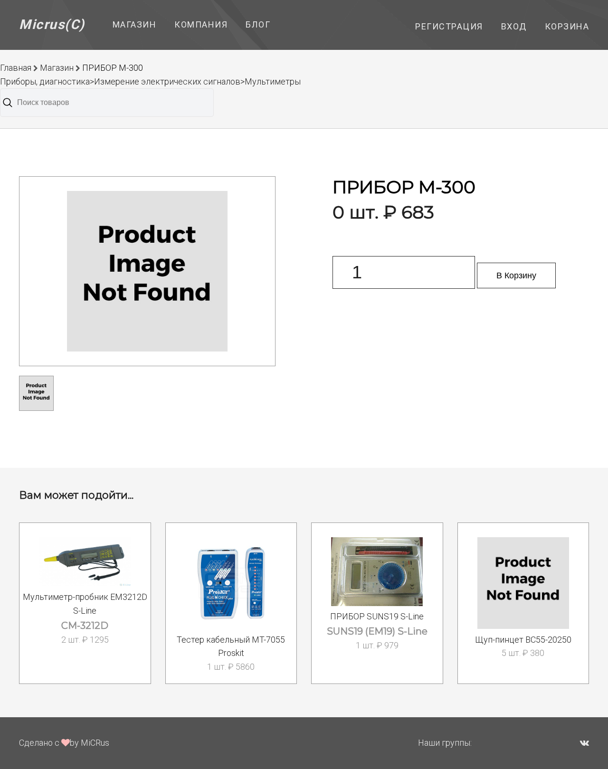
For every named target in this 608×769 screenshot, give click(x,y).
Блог (258, 24)
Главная (15, 68)
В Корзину (516, 275)
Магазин (135, 24)
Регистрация (449, 26)
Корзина (567, 26)
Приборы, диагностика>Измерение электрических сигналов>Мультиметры (150, 81)
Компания (201, 24)
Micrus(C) (52, 24)
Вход (514, 26)
